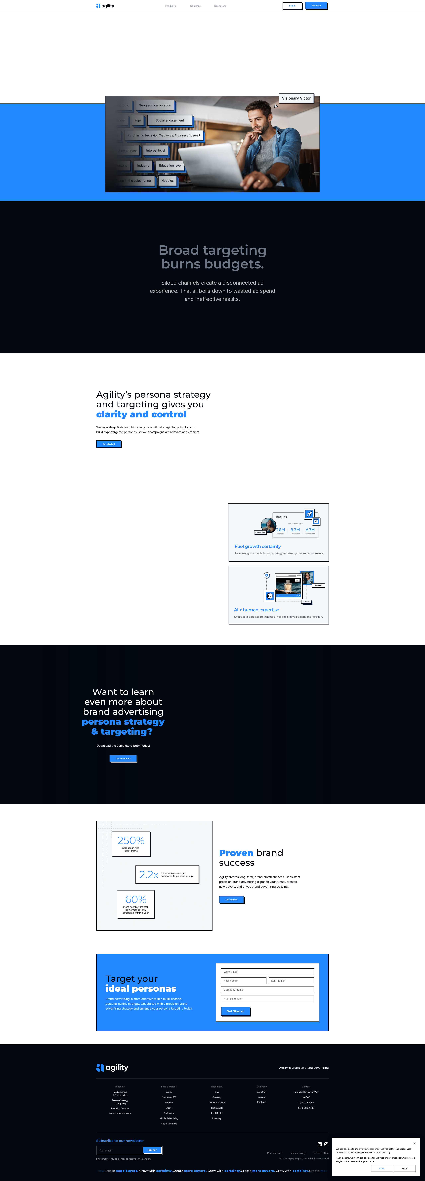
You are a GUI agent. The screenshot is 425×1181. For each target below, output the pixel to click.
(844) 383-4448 (306, 1108)
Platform (261, 1102)
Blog (217, 1092)
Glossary (216, 1097)
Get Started (235, 1011)
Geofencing (169, 1113)
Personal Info (274, 1153)
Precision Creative (120, 1108)
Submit (152, 1150)
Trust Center (217, 1113)
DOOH (169, 1108)
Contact (261, 1097)
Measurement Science (120, 1113)
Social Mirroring (169, 1123)
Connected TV (169, 1097)
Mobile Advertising (169, 1118)
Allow (381, 1168)
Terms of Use (321, 1153)
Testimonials (217, 1108)
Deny (404, 1168)
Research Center (217, 1102)
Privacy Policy (298, 1153)
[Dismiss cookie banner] (415, 1143)
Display (169, 1102)
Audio (169, 1092)
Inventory (216, 1118)
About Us (261, 1092)
